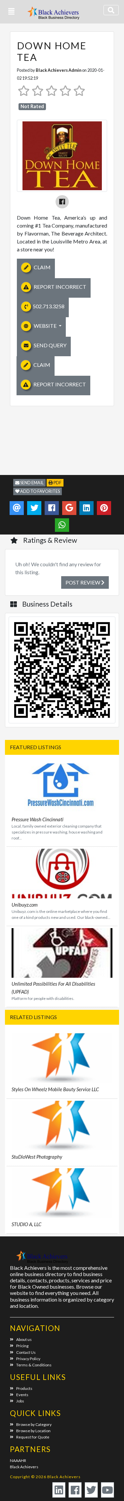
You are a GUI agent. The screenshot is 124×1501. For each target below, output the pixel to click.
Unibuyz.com (25, 905)
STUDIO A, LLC (26, 1224)
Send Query (49, 345)
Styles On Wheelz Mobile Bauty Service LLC (55, 1089)
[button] (11, 11)
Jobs (20, 1400)
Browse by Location (33, 1430)
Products (24, 1388)
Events (22, 1394)
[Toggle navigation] (111, 10)
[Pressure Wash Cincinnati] (62, 787)
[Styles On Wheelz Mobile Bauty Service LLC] (62, 1057)
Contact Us (26, 1352)
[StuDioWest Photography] (62, 1125)
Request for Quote (32, 1437)
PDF (57, 482)
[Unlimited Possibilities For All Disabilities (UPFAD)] (62, 952)
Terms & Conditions (34, 1364)
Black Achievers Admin (58, 70)
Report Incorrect (59, 286)
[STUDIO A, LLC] (62, 1192)
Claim (42, 267)
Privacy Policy (28, 1358)
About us (24, 1339)
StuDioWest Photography (37, 1157)
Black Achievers (24, 1466)
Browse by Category (34, 1424)
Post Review (83, 582)
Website (45, 325)
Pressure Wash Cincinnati (37, 819)
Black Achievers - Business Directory (54, 15)
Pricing (22, 1345)
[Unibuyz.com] (62, 873)
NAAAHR (18, 1460)
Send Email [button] (32, 482)
